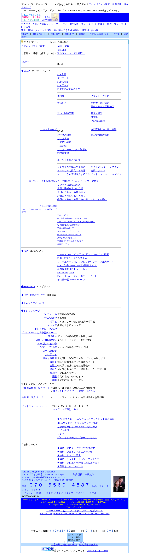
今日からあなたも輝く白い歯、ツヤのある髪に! (82, 199)
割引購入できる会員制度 (67, 30)
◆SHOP (25, 71)
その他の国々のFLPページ (71, 279)
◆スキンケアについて (33, 303)
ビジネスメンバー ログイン (106, 174)
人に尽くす (51, 354)
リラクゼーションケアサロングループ (77, 426)
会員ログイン (98, 170)
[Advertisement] (94, 17)
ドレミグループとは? (46, 329)
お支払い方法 (64, 142)
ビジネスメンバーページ (34, 406)
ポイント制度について (69, 160)
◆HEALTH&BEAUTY (33, 295)
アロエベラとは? (64, 215)
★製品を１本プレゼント (70, 466)
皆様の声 (62, 103)
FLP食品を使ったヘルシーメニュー (72, 218)
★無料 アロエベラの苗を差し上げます (78, 462)
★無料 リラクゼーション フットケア (78, 459)
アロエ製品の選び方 (65, 228)
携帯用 (85, 30)
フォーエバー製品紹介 (67, 24)
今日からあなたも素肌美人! (71, 192)
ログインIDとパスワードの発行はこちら (74, 391)
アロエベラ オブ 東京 (97, 551)
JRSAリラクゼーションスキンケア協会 (77, 423)
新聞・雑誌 (96, 113)
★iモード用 (63, 46)
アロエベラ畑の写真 (48, 206)
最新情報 (117, 4)
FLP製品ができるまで (68, 89)
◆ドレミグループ (30, 310)
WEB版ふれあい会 (47, 343)
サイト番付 (63, 430)
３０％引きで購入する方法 (71, 170)
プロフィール (50, 314)
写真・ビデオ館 (48, 347)
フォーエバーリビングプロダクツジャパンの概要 (83, 254)
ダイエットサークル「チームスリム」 (77, 437)
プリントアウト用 (100, 96)
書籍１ (53, 362)
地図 (54, 376)
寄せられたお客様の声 (102, 106)
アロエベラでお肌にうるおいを (70, 241)
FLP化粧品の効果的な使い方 (69, 234)
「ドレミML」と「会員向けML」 (39, 332)
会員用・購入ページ (32, 397)
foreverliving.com (65, 272)
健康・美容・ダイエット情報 (36, 30)
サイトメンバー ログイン (105, 167)
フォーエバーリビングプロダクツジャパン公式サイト (85, 262)
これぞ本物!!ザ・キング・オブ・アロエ (78, 181)
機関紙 (94, 117)
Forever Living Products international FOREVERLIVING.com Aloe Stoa (75, 513)
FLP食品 (24, 34)
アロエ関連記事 (65, 113)
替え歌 (53, 373)
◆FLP (24, 251)
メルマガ (52, 325)
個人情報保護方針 (100, 135)
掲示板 (94, 30)
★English (61, 50)
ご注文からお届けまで (99, 34)
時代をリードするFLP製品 (43, 181)
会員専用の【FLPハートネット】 (74, 269)
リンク (60, 434)
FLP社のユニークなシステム (72, 258)
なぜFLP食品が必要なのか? (68, 225)
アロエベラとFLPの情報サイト (37, 24)
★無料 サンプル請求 (69, 455)
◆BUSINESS (28, 286)
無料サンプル (63, 244)
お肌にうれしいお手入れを (71, 196)
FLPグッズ (62, 85)
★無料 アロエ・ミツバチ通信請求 (76, 448)
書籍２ (53, 365)
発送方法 (62, 146)
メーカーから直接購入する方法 (73, 174)
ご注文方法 (63, 138)
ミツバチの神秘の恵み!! (69, 185)
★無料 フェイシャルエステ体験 (74, 451)
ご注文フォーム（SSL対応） (72, 149)
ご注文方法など (48, 129)
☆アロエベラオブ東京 (33, 46)
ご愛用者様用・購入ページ (36, 388)
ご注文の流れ (64, 135)
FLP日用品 (69, 34)
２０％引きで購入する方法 (71, 167)
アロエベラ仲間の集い (45, 340)
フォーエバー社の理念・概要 (96, 24)
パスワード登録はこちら (66, 409)
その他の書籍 (98, 120)
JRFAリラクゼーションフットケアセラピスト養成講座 (85, 419)
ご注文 (116, 34)
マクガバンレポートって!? (68, 231)
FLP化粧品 (55, 34)
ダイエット (63, 78)
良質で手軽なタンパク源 (70, 188)
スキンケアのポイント (66, 238)
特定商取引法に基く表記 (103, 129)
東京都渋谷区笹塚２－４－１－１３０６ (50, 477)
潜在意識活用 (50, 358)
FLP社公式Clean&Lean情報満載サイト (77, 265)
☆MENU (25, 62)
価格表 (82, 34)
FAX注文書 (63, 153)
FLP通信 (52, 336)
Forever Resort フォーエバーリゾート (77, 276)
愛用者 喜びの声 (100, 103)
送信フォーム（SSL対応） (71, 53)
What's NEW (50, 318)
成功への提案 (50, 351)
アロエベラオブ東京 (99, 4)
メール (93, 492)
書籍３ (53, 369)
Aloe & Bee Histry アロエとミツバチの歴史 (76, 222)
